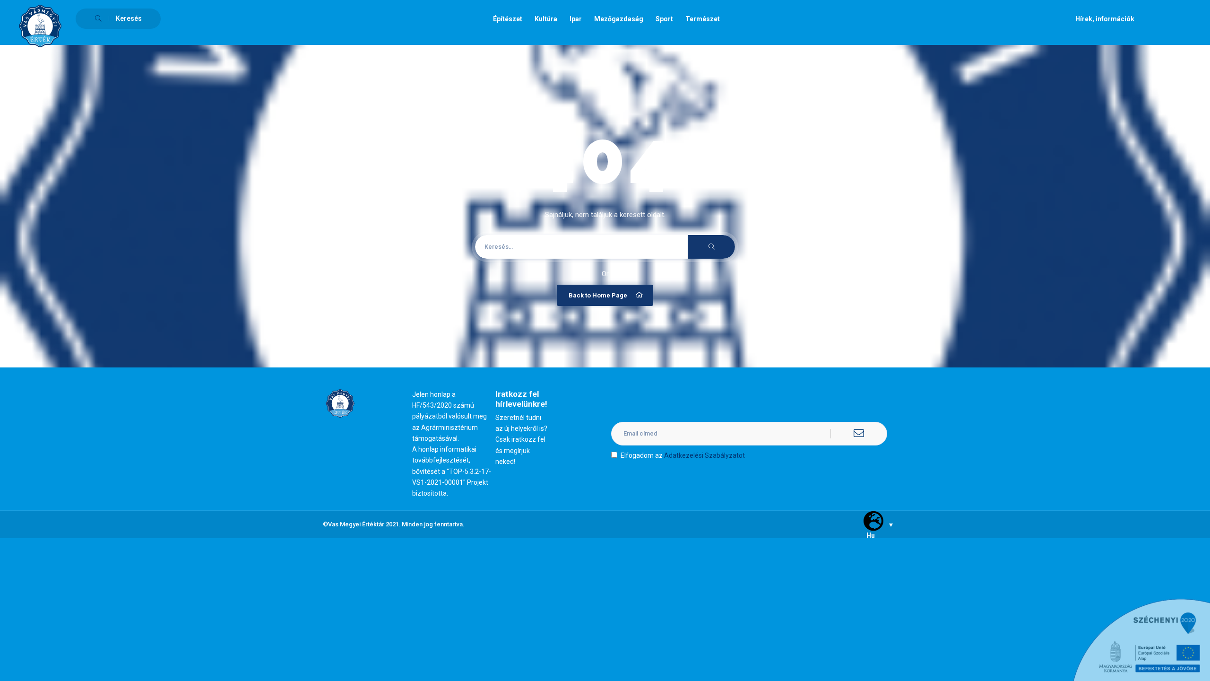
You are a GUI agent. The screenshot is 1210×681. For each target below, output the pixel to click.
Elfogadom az (683, 455)
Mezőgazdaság (618, 19)
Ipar (576, 19)
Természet (702, 19)
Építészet (507, 19)
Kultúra (546, 19)
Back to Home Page (598, 295)
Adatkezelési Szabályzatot (704, 455)
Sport (664, 19)
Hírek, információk (1104, 19)
